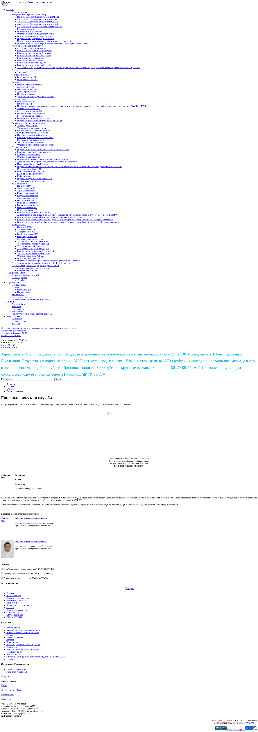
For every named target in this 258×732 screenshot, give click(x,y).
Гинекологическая (20, 75)
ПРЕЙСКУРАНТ (14, 617)
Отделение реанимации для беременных (35, 34)
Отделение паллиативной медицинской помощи (39, 121)
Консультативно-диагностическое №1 (34, 152)
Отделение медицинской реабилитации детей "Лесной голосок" (41, 263)
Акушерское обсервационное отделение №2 (37, 22)
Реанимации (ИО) (25, 101)
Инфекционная (19, 99)
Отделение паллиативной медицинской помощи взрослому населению (50, 217)
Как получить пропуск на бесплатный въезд (32, 314)
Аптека (15, 70)
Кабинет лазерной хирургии (30, 174)
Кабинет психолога (26, 176)
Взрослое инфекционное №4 (30, 116)
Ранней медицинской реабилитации (33, 130)
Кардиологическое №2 (27, 195)
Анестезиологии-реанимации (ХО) (33, 248)
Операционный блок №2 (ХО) (31, 258)
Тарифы (21, 280)
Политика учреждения (16, 610)
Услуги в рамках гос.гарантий (25, 275)
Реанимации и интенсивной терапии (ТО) (36, 212)
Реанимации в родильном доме (31, 63)
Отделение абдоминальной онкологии (34, 178)
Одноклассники (19, 321)
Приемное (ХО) (24, 227)
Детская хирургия (25, 87)
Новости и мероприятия (17, 598)
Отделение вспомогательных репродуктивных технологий (44, 41)
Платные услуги (19, 277)
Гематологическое (25, 200)
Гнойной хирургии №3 (27, 234)
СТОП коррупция (14, 615)
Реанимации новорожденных (30, 58)
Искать (58, 379)
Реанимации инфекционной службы (34, 53)
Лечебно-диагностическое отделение (29, 123)
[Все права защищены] (222, 720)
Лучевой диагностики (27, 125)
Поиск (4, 379)
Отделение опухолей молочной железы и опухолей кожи (43, 149)
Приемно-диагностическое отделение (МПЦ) (38, 17)
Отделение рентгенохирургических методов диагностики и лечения (48, 261)
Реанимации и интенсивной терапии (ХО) (36, 251)
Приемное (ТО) (24, 186)
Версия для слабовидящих (40, 2)
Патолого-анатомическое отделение (28, 181)
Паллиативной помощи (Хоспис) (32, 164)
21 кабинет (11, 659)
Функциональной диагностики (31, 128)
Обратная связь (13, 282)
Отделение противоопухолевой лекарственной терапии (42, 159)
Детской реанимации (27, 92)
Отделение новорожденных (30, 31)
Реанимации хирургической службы (34, 55)
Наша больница (13, 595)
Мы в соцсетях (13, 316)
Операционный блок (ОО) (29, 169)
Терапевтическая (19, 183)
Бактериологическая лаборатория (32, 133)
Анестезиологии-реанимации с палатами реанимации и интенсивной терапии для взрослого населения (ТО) (67, 215)
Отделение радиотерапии (29, 157)
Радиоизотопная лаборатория (30, 140)
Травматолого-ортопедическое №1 (33, 241)
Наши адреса (18, 309)
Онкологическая (19, 147)
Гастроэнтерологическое (28, 205)
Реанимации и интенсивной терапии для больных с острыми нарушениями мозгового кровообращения (65, 220)
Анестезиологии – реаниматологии (22, 632)
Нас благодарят (24, 290)
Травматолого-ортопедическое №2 (33, 244)
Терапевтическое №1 (26, 188)
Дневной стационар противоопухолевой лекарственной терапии (47, 162)
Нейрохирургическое (27, 236)
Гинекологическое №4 (27, 79)
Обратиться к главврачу (23, 297)
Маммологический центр (28, 154)
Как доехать (17, 311)
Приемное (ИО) (24, 104)
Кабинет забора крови (27, 270)
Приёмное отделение (27, 94)
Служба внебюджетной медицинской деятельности (35, 265)
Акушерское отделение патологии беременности (39, 26)
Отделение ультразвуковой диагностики (35, 38)
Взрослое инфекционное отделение (33, 118)
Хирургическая (19, 224)
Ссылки (10, 607)
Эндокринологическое (27, 198)
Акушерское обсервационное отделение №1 (37, 19)
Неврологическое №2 (27, 210)
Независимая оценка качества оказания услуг (32, 299)
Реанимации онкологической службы (34, 65)
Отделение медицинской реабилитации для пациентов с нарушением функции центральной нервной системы (68, 222)
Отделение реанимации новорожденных (36, 36)
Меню (4, 5)
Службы (10, 9)
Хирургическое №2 (26, 232)
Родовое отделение (26, 29)
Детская (15, 82)
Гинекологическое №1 (27, 77)
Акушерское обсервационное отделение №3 (37, 24)
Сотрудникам (12, 612)
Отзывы (15, 287)
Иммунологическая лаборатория (32, 135)
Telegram (16, 323)
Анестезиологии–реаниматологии (27, 46)
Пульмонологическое (27, 203)
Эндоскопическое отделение (30, 142)
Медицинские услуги (16, 273)
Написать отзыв (19, 285)
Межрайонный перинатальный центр (29, 14)
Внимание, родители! (16, 600)
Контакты (10, 302)
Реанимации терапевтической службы (34, 50)
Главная (10, 386)
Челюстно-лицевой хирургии (30, 246)
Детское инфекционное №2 (29, 111)
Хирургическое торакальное (30, 239)
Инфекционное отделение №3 (31, 113)
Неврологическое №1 (27, 207)
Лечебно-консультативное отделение (34, 268)
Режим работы (18, 304)
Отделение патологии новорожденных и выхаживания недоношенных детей (52, 43)
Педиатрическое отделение (29, 84)
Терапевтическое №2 (26, 191)
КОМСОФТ (250, 723)
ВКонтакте (17, 319)
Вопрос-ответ (18, 294)
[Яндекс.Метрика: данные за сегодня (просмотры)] (236, 730)
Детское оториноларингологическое (33, 253)
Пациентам (11, 603)
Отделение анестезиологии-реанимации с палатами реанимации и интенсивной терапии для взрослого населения (69, 166)
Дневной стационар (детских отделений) (36, 96)
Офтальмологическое (27, 89)
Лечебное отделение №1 (28, 108)
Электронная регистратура (18, 605)
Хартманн (21, 72)
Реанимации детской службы (30, 60)
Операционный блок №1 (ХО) (31, 256)
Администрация (19, 12)
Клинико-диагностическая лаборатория (35, 137)
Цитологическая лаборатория (30, 171)
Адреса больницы (9, 347)
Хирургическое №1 (26, 229)
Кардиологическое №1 (27, 193)
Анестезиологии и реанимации (31, 48)
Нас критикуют (24, 292)
